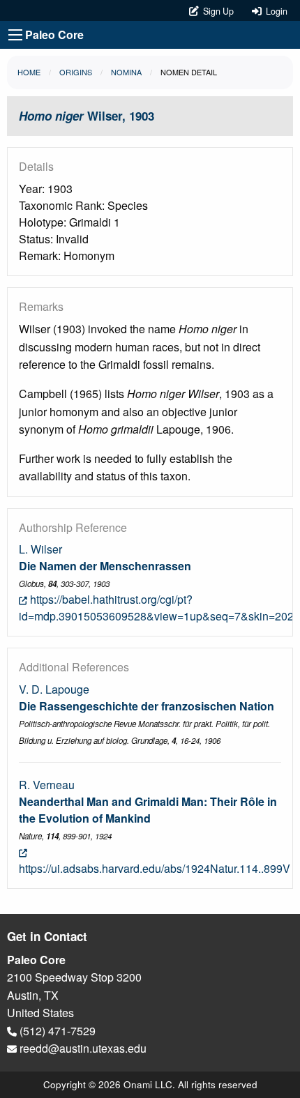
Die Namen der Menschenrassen (105, 566)
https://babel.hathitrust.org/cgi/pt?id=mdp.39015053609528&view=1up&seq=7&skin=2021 (159, 607)
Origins (75, 71)
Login (274, 11)
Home (28, 71)
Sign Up (217, 11)
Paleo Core (54, 34)
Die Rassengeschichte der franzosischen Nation (146, 706)
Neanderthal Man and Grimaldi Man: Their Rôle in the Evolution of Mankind (148, 809)
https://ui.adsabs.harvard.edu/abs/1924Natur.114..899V (154, 868)
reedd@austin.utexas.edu (82, 1048)
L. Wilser (40, 549)
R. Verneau (47, 785)
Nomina (126, 71)
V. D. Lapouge (54, 689)
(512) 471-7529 (56, 1031)
